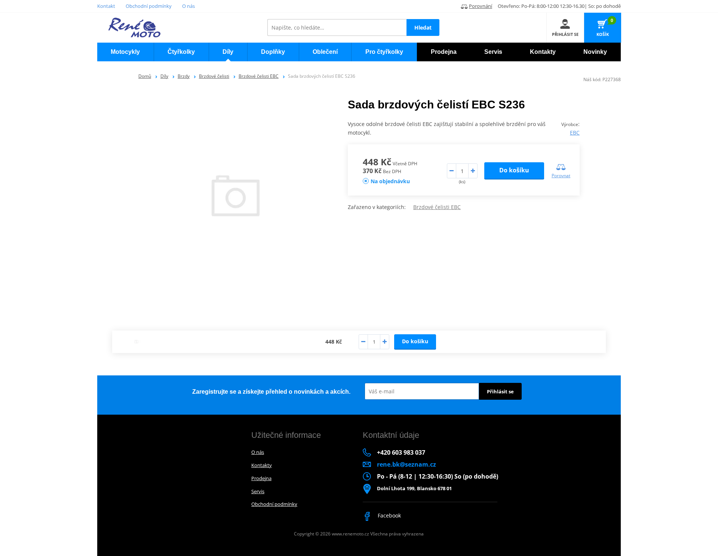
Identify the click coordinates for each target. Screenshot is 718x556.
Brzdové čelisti (214, 76)
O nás (188, 6)
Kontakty (261, 465)
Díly (164, 76)
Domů (144, 76)
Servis (257, 491)
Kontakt (106, 6)
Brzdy (184, 76)
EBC (575, 132)
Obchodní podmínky (149, 6)
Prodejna (261, 478)
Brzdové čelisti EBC (259, 76)
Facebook (388, 515)
